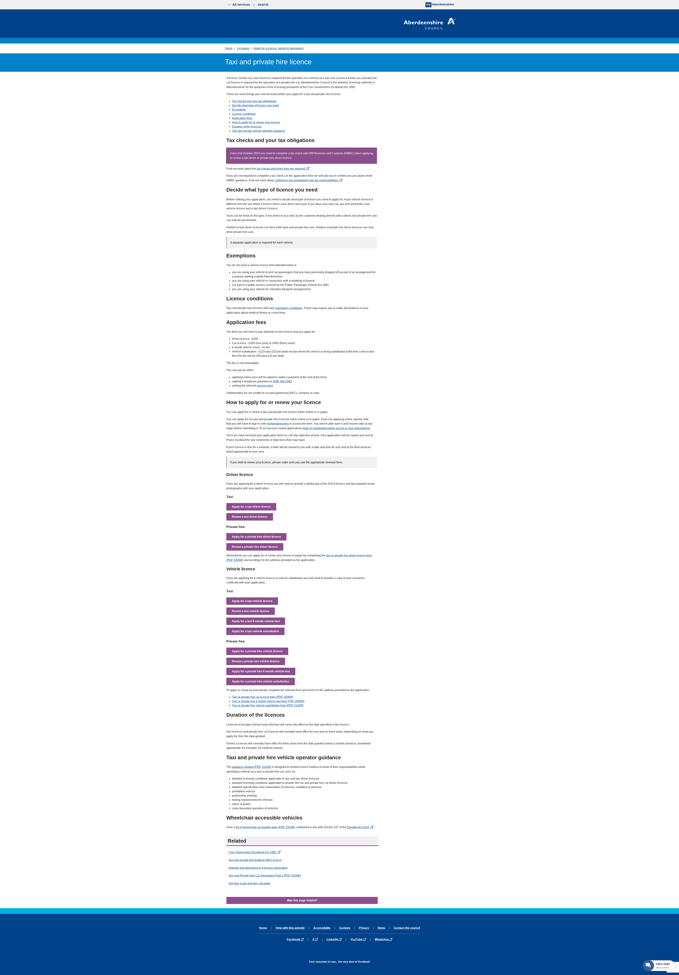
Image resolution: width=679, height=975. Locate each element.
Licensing (243, 48)
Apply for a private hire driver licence (256, 536)
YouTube (360, 939)
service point (265, 385)
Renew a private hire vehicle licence (256, 661)
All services (241, 4)
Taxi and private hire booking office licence (255, 860)
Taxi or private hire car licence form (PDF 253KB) (262, 696)
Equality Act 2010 (360, 827)
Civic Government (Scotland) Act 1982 (254, 852)
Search (263, 4)
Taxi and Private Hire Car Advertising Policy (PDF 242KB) (264, 875)
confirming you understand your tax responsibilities (308, 180)
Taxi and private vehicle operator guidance (258, 130)
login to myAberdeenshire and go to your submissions (336, 428)
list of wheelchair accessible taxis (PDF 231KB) (265, 827)
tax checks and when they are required (283, 168)
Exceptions (239, 109)
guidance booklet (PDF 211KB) (251, 766)
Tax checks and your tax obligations (254, 101)
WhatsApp (383, 939)
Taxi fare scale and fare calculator (249, 883)
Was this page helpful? (302, 900)
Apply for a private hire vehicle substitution (260, 681)
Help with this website (290, 928)
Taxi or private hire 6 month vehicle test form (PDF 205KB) (268, 701)
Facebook (297, 939)
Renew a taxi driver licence (250, 516)
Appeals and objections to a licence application (258, 867)
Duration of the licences (247, 126)
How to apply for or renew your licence (256, 122)
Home (229, 48)
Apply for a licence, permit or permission (279, 48)
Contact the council (407, 928)
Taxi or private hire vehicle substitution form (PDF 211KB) (267, 705)
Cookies (344, 928)
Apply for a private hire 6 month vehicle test (261, 671)
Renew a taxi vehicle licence (250, 611)
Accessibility (321, 928)
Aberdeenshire (440, 4)
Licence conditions (244, 113)
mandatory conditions (288, 308)
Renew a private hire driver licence (255, 546)
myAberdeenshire (278, 423)
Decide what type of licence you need (255, 105)
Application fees (242, 118)
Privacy (364, 928)
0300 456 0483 (282, 381)
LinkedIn (336, 939)
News (381, 928)
